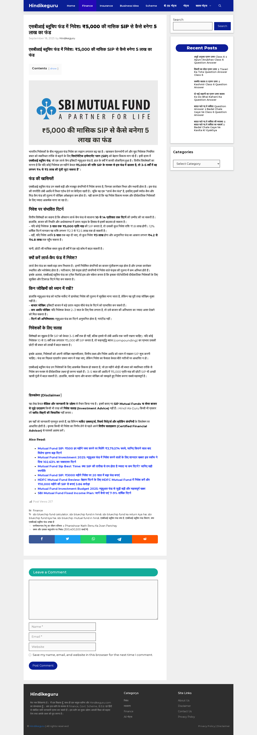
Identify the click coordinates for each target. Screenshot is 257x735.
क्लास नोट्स (201, 5)
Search (178, 19)
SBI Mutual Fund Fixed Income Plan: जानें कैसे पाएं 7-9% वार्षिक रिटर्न (84, 493)
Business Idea (129, 5)
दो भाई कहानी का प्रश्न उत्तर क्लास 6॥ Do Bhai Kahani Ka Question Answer (209, 96)
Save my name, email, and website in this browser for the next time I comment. (93, 655)
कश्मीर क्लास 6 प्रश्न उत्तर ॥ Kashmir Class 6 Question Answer (210, 84)
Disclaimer (184, 706)
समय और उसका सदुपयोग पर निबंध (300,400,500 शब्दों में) (60, 529)
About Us (183, 700)
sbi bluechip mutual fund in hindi (78, 518)
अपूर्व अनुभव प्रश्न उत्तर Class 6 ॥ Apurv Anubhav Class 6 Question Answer (210, 59)
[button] (220, 5)
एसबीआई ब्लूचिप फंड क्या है (112, 518)
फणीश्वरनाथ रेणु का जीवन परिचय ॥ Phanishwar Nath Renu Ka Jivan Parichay (75, 525)
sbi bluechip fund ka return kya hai (125, 514)
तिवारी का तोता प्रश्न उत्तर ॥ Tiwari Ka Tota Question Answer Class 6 (211, 72)
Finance (87, 5)
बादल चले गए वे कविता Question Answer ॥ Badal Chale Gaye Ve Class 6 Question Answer (210, 111)
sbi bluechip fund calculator (50, 514)
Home (71, 5)
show (53, 68)
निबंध (126, 700)
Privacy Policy (186, 716)
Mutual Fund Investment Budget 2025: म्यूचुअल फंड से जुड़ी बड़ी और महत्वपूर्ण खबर (91, 488)
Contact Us (185, 711)
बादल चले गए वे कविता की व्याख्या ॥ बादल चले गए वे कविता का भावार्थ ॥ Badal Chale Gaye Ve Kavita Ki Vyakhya (209, 126)
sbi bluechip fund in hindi (85, 514)
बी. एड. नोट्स (170, 5)
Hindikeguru (43, 5)
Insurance (106, 5)
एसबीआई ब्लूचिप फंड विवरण (137, 518)
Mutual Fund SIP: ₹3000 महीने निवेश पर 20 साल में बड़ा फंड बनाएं (79, 475)
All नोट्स (128, 716)
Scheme (151, 5)
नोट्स (186, 5)
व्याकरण (127, 706)
